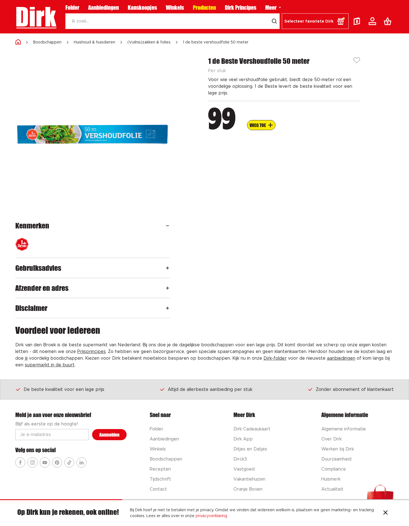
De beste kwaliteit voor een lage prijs (64, 389)
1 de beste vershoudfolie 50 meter (215, 42)
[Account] (373, 21)
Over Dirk (331, 439)
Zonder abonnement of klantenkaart (355, 389)
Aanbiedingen (103, 7)
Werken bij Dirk (337, 449)
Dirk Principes (240, 7)
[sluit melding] (385, 513)
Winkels (175, 7)
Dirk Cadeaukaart (251, 429)
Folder (72, 7)
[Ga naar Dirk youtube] (45, 462)
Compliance (333, 469)
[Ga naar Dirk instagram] (33, 462)
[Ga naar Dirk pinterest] (57, 462)
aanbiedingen (341, 358)
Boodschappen (47, 42)
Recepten (160, 469)
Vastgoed (244, 469)
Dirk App (243, 439)
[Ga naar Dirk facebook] (20, 462)
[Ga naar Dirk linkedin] (82, 462)
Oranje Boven (247, 489)
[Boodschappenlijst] (389, 21)
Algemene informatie (343, 429)
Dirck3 (240, 459)
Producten (204, 7)
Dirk (35, 16)
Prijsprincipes (91, 351)
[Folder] (358, 21)
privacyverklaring (211, 516)
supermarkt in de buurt (50, 365)
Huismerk (331, 479)
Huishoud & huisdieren (94, 42)
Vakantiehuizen (249, 479)
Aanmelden (109, 434)
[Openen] (167, 225)
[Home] (18, 42)
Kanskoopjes (142, 7)
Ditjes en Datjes (250, 449)
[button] (315, 21)
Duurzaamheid (336, 459)
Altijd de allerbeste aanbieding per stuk (210, 389)
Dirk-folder (275, 358)
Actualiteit (332, 489)
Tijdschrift (160, 479)
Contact (158, 489)
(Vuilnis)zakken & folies (149, 42)
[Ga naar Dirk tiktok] (69, 462)
